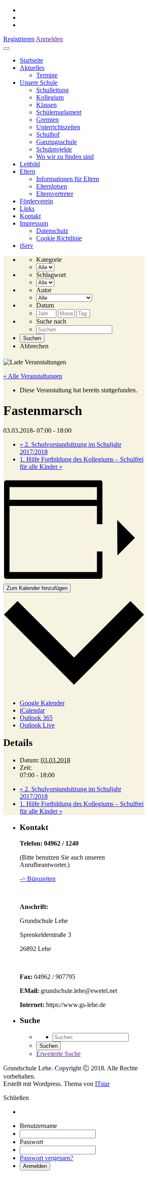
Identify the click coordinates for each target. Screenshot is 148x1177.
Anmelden (49, 38)
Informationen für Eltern (67, 178)
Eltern (27, 171)
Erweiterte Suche (58, 1053)
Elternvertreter (54, 193)
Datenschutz (52, 230)
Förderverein (36, 201)
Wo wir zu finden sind (65, 156)
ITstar (102, 1083)
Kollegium (50, 97)
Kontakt (30, 215)
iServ (26, 245)
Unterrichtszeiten (58, 127)
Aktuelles (32, 67)
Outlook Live (37, 725)
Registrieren (19, 38)
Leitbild (30, 164)
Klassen (46, 104)
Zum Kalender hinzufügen (37, 588)
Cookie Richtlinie (59, 238)
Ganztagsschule (56, 141)
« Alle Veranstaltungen (32, 376)
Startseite (31, 60)
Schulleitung (52, 89)
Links (27, 208)
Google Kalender (42, 702)
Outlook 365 (36, 717)
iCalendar (32, 710)
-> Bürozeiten (38, 878)
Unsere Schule (39, 82)
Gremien (47, 119)
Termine (47, 75)
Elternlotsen (51, 186)
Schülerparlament (58, 112)
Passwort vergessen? (46, 1157)
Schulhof (48, 134)
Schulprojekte (54, 149)
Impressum (34, 223)
